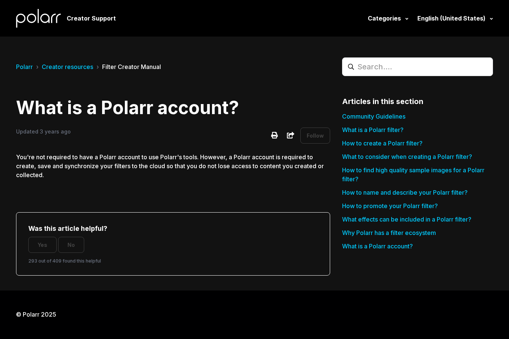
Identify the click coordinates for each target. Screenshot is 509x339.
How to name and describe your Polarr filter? (405, 192)
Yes (42, 245)
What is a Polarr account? (377, 246)
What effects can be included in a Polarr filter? (406, 219)
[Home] (38, 18)
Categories (385, 18)
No (71, 245)
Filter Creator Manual (131, 66)
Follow (315, 135)
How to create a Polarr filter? (382, 143)
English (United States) (452, 18)
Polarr (24, 66)
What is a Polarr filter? (373, 130)
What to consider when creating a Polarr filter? (407, 156)
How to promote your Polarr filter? (390, 206)
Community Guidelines (373, 116)
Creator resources (67, 66)
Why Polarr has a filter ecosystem (389, 232)
